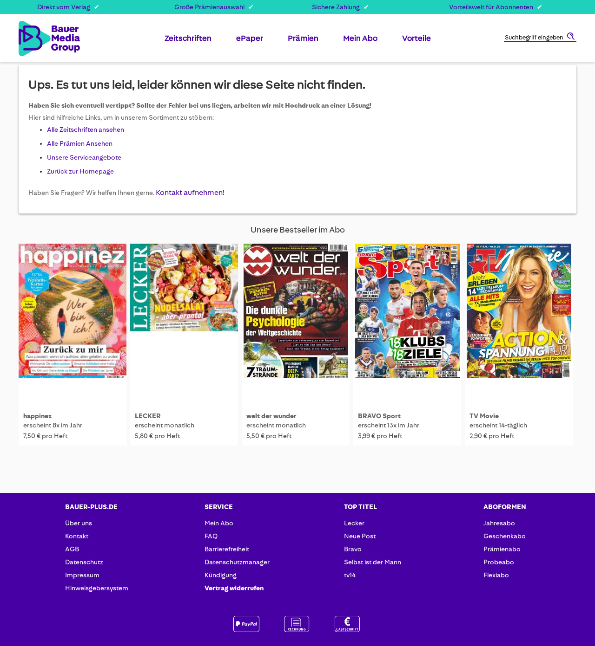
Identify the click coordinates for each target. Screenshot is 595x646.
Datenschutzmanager (237, 562)
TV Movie (484, 416)
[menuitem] (188, 41)
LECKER (148, 416)
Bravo (353, 549)
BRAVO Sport (379, 416)
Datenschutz (84, 562)
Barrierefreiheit (227, 549)
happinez (37, 416)
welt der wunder (271, 416)
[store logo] (34, 38)
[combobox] (540, 38)
